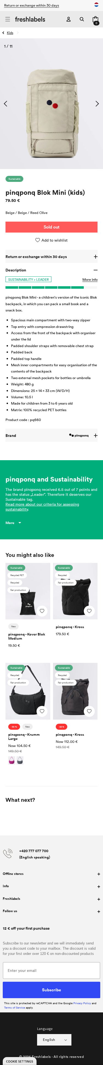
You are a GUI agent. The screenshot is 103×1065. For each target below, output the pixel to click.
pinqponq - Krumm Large (24, 736)
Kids (10, 32)
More (9, 522)
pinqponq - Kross (70, 627)
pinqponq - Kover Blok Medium (26, 636)
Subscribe (51, 990)
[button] (7, 19)
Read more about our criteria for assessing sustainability (42, 507)
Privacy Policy (82, 1003)
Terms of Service (14, 1007)
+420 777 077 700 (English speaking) (34, 854)
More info (90, 279)
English (49, 1039)
